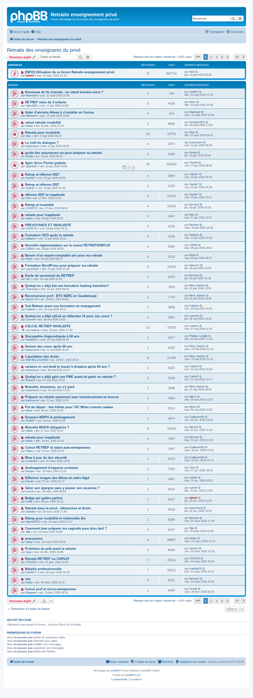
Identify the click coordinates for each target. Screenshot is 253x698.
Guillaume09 (196, 416)
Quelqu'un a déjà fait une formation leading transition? (67, 286)
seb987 (193, 91)
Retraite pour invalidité (42, 132)
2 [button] (211, 57)
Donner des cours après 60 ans (48, 346)
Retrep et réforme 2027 (42, 174)
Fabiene (30, 309)
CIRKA (30, 248)
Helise (29, 450)
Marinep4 (31, 95)
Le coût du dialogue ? (42, 143)
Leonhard (31, 460)
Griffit (29, 501)
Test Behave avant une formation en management (62, 306)
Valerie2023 (33, 521)
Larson (30, 491)
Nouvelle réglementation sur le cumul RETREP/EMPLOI (67, 245)
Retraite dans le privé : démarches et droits (58, 508)
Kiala (28, 552)
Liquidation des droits (42, 356)
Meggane (31, 592)
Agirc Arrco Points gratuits (45, 163)
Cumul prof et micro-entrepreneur (50, 589)
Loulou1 (194, 325)
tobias (29, 125)
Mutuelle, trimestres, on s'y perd (49, 387)
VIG (28, 278)
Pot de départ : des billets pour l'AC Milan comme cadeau (69, 407)
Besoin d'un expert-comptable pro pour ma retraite (63, 255)
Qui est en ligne (19, 619)
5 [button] (227, 57)
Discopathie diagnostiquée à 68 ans (52, 336)
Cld (28, 198)
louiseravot (32, 146)
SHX (192, 71)
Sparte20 (31, 166)
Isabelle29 (195, 568)
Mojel (29, 258)
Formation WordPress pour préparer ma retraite (61, 265)
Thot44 (193, 162)
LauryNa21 (32, 268)
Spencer (194, 265)
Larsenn (31, 319)
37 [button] (237, 57)
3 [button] (216, 57)
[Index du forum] (29, 16)
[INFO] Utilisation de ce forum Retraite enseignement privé (69, 72)
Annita (29, 156)
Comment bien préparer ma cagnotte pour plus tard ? (66, 528)
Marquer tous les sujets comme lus (155, 56)
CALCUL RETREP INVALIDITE (48, 326)
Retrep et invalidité (39, 205)
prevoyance (33, 538)
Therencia (32, 289)
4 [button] (222, 57)
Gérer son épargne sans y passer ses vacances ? (62, 488)
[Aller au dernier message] (197, 71)
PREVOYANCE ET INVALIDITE (48, 225)
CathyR (193, 366)
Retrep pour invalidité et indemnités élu (55, 518)
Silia (28, 531)
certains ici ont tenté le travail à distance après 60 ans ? (67, 366)
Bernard (194, 204)
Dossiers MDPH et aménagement (50, 417)
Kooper (30, 471)
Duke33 (30, 380)
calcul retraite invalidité (43, 122)
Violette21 (31, 339)
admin (30, 75)
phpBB (115, 670)
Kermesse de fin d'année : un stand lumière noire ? (64, 92)
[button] (197, 57)
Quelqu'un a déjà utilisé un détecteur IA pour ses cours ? (68, 316)
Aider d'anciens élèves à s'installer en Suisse (59, 112)
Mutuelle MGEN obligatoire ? (47, 427)
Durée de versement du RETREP (49, 275)
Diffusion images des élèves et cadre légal (57, 478)
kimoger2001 (197, 122)
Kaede (29, 481)
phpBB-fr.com (133, 675)
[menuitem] (36, 32)
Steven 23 (32, 299)
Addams (31, 238)
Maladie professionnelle (43, 569)
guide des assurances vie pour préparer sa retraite (63, 153)
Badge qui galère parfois (44, 498)
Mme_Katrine (197, 285)
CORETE (31, 208)
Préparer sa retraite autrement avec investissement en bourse (72, 397)
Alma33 (193, 426)
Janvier (193, 548)
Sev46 (193, 588)
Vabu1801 (32, 105)
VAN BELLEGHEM (37, 359)
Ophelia (30, 511)
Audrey (35, 330)
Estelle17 (31, 572)
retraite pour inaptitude (42, 215)
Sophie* (30, 177)
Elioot (29, 410)
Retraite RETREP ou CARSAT (47, 559)
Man (28, 135)
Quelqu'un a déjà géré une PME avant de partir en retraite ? (70, 377)
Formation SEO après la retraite (49, 235)
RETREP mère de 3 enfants (45, 102)
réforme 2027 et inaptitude (45, 195)
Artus (192, 101)
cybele (193, 477)
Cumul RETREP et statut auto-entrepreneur (57, 447)
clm (28, 579)
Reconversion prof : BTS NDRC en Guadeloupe (61, 296)
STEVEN (31, 562)
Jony (192, 467)
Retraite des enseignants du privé (44, 50)
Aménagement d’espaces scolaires (51, 468)
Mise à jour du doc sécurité (46, 457)
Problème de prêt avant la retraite (50, 549)
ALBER (30, 420)
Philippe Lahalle (198, 335)
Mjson (192, 396)
